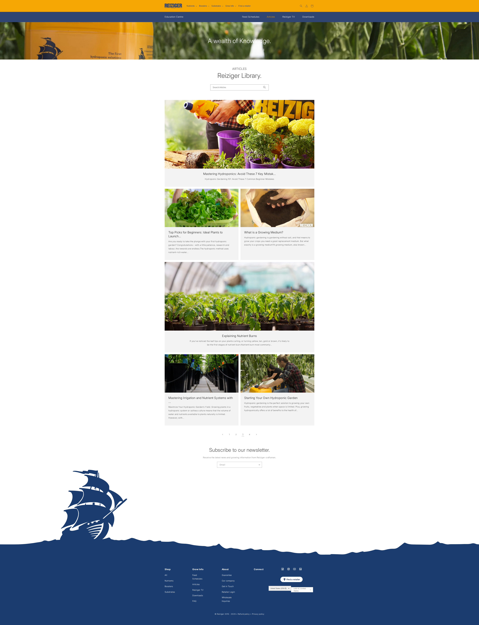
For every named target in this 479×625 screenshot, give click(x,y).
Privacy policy (258, 614)
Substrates (170, 592)
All (166, 575)
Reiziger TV (288, 16)
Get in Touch (228, 586)
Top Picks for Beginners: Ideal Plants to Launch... (195, 234)
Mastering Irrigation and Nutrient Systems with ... (200, 400)
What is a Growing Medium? (263, 232)
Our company (228, 580)
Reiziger (221, 614)
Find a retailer (293, 579)
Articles (271, 16)
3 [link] (243, 434)
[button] (301, 6)
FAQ (194, 601)
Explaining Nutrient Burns (239, 336)
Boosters (169, 586)
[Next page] (256, 434)
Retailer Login (228, 592)
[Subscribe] (259, 465)
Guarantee (227, 575)
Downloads (308, 16)
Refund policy (244, 614)
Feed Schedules (250, 16)
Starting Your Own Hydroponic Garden (271, 398)
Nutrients (169, 580)
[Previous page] (222, 434)
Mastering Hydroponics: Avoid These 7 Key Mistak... (239, 174)
